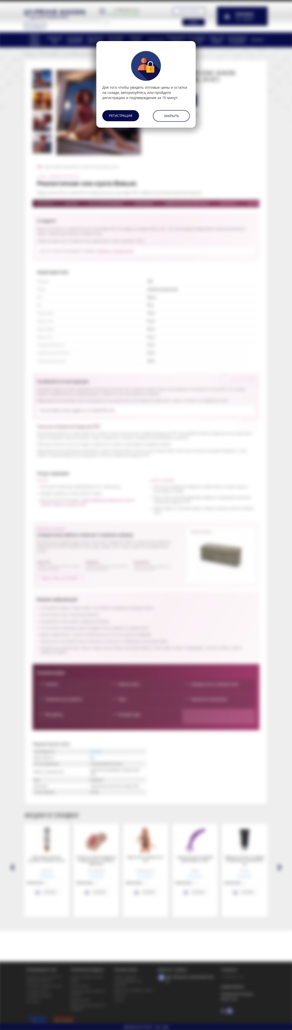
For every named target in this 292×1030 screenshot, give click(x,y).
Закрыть (171, 116)
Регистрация (120, 115)
